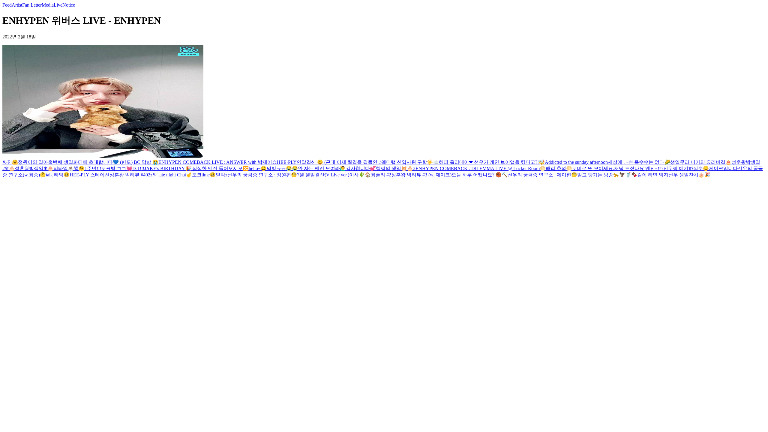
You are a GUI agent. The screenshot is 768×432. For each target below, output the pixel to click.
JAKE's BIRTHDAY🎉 (168, 168)
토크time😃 (204, 174)
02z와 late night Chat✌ (169, 174)
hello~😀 (258, 168)
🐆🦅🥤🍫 (625, 174)
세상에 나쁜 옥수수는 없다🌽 (639, 162)
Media (48, 5)
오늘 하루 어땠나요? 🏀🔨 (480, 174)
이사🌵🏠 (360, 174)
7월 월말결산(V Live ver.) (323, 174)
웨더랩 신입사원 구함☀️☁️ (410, 162)
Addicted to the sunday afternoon (576, 162)
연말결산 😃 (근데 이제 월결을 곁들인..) (339, 162)
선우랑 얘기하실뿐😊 (686, 168)
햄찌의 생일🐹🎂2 (396, 168)
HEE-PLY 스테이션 (90, 174)
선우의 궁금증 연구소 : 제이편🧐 (542, 174)
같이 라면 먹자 (652, 174)
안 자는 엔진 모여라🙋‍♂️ (322, 168)
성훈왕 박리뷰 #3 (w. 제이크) (421, 174)
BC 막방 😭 (145, 162)
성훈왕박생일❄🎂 (34, 168)
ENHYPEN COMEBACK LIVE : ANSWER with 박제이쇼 (217, 162)
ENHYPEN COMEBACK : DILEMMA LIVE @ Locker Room (478, 168)
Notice (68, 5)
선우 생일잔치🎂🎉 (689, 174)
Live (58, 5)
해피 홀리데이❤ (456, 162)
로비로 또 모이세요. (593, 168)
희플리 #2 (381, 174)
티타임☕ (63, 168)
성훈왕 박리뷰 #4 (128, 174)
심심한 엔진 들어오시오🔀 (220, 168)
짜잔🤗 (10, 162)
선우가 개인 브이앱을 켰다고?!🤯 (509, 162)
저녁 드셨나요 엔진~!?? (638, 168)
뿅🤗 (79, 168)
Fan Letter (32, 5)
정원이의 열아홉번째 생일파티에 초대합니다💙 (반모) (75, 162)
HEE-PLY (287, 162)
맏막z (221, 174)
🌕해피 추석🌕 (556, 168)
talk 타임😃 (58, 174)
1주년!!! (93, 168)
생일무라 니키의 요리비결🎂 (700, 162)
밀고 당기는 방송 (595, 174)
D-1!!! (138, 168)
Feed (7, 5)
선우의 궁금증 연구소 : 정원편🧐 (262, 174)
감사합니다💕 (361, 168)
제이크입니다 (723, 168)
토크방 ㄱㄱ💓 (116, 168)
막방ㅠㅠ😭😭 (282, 168)
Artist (17, 5)
